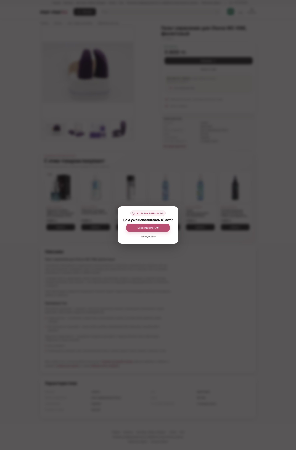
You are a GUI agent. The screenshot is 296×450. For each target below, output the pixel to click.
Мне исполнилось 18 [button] (148, 228)
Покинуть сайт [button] (148, 236)
